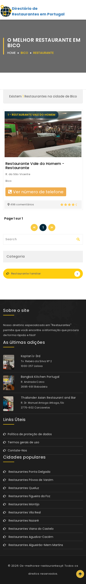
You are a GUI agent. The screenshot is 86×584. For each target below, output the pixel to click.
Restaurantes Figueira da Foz (28, 496)
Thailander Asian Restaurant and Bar (48, 398)
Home (11, 53)
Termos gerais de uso (22, 442)
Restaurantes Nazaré (22, 520)
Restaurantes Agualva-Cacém (29, 537)
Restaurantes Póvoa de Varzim (29, 480)
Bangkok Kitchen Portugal (40, 377)
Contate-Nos (16, 450)
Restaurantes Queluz (22, 488)
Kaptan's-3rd (30, 356)
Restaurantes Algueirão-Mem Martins (34, 545)
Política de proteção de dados (29, 434)
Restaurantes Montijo (22, 504)
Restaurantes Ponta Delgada (28, 472)
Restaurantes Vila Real (23, 512)
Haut (80, 574)
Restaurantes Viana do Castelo (30, 529)
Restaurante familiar (44, 274)
